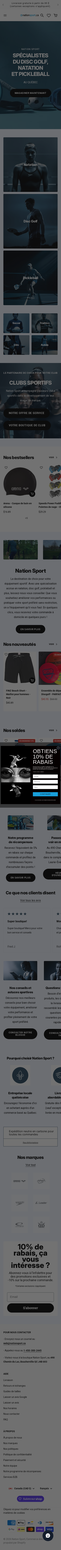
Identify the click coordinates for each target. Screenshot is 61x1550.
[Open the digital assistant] (48, 1535)
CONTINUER (45, 794)
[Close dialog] (58, 748)
